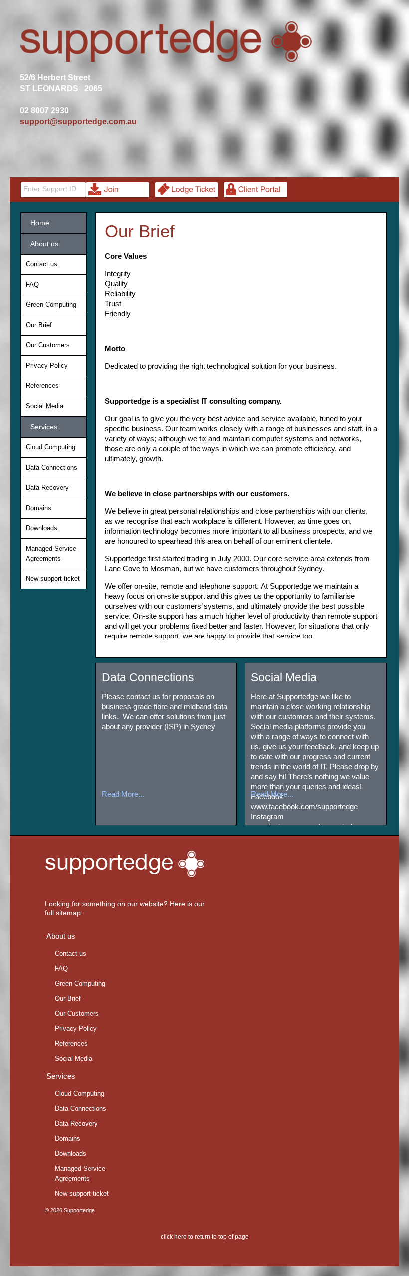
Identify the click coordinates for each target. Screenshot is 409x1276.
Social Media (284, 677)
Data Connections (148, 677)
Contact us (41, 264)
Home (37, 223)
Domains (38, 508)
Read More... (123, 794)
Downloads (41, 528)
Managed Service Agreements (51, 553)
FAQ (32, 284)
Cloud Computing (50, 447)
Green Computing (51, 304)
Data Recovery (47, 487)
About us (42, 244)
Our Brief (140, 231)
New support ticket (53, 578)
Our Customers (48, 345)
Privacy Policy (47, 365)
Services (41, 427)
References (42, 385)
